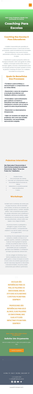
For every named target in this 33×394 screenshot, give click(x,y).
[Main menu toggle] (30, 5)
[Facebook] (12, 382)
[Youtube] (18, 382)
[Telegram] (21, 382)
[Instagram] (15, 382)
